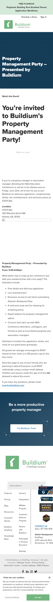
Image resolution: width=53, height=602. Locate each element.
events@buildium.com (13, 385)
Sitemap (22, 551)
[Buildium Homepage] (17, 25)
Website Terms (23, 562)
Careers (22, 493)
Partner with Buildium (22, 529)
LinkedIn (27, 571)
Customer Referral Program (23, 517)
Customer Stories (8, 519)
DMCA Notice (43, 565)
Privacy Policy (38, 562)
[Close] (49, 577)
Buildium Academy (8, 528)
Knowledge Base (9, 537)
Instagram (31, 571)
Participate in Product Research (23, 542)
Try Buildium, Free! (26, 428)
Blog (6, 506)
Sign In (44, 17)
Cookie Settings (12, 597)
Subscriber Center (12, 565)
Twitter (36, 571)
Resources (9, 512)
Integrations (24, 499)
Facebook (23, 571)
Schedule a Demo (29, 17)
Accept (38, 597)
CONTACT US (41, 526)
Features (8, 493)
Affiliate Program (22, 507)
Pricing (7, 499)
